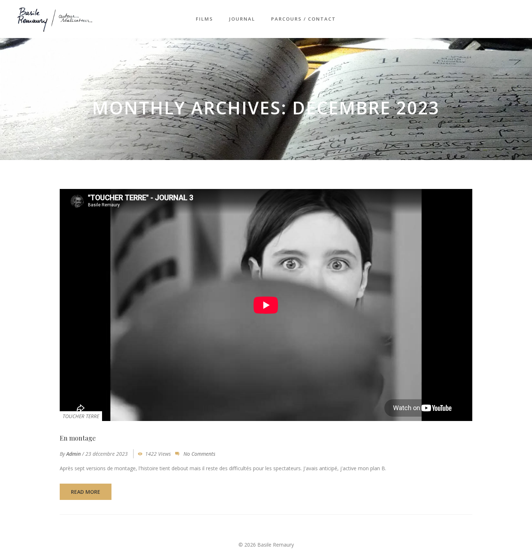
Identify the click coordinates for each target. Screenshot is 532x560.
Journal (242, 19)
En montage (78, 438)
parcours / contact (303, 19)
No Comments (199, 453)
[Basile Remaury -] (55, 18)
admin (73, 453)
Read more (85, 491)
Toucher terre (81, 416)
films (204, 19)
